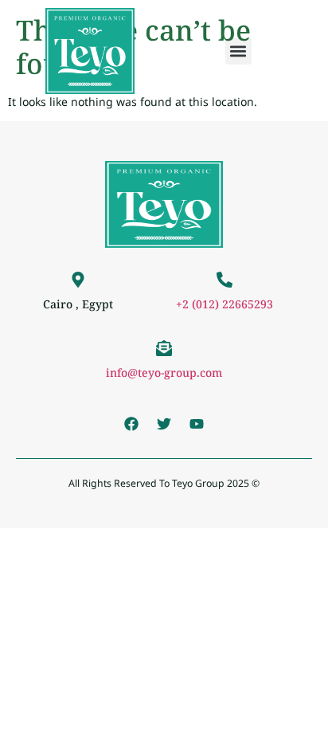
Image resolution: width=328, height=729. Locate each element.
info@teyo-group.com (164, 372)
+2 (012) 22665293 (224, 304)
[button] (238, 51)
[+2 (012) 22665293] (224, 280)
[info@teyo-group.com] (164, 348)
